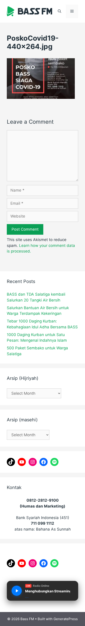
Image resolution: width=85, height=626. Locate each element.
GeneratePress (65, 619)
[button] (59, 11)
